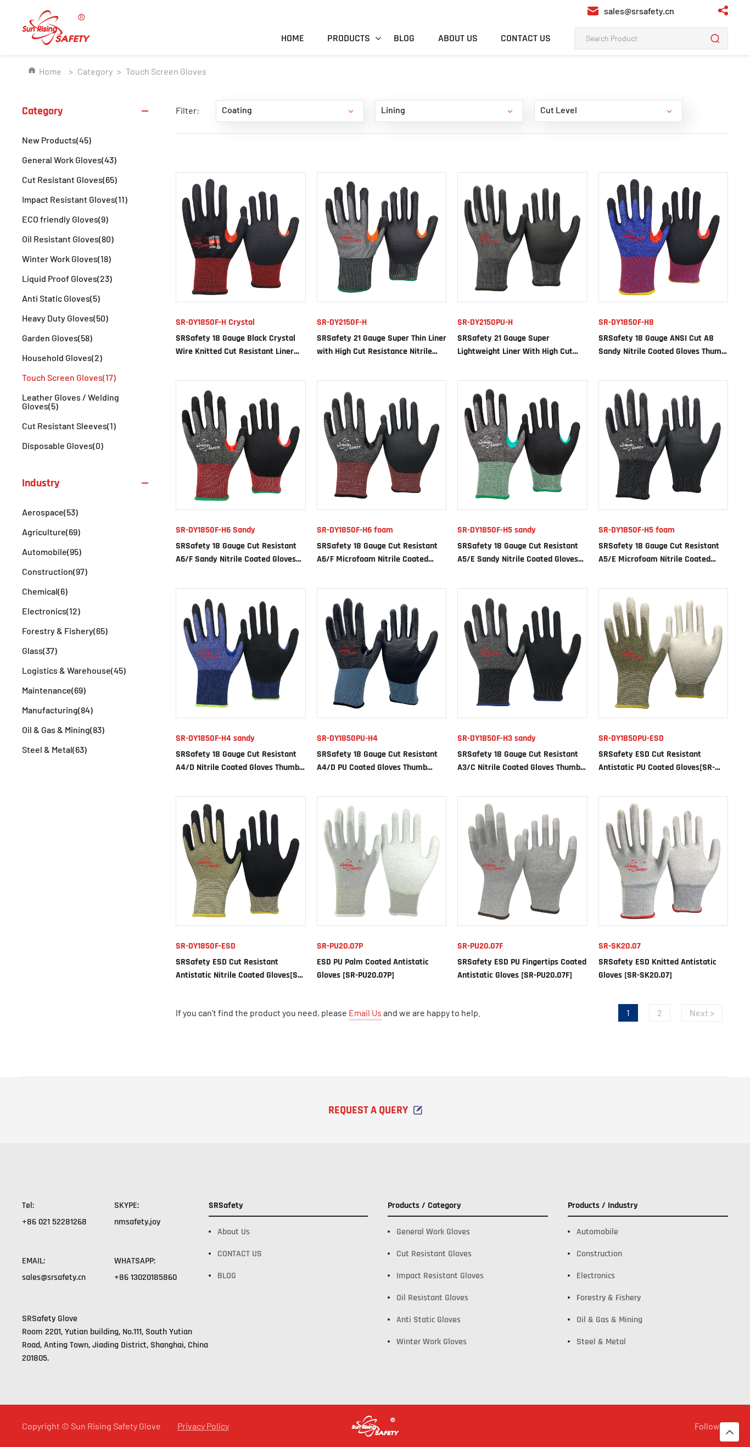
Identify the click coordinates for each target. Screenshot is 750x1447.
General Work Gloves (69, 159)
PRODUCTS (348, 38)
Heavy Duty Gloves (65, 318)
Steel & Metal (54, 749)
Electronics (51, 611)
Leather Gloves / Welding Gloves (70, 401)
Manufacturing (57, 710)
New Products (56, 140)
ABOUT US (458, 38)
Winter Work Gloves (66, 258)
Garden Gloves (57, 337)
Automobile (51, 551)
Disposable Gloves (62, 445)
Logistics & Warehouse (74, 670)
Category (95, 71)
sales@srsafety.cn (54, 1277)
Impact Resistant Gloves (74, 199)
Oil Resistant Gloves (68, 239)
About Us (233, 1232)
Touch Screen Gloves (69, 377)
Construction (54, 571)
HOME (292, 38)
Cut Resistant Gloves (69, 179)
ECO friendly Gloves (65, 219)
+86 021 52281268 (54, 1222)
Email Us (365, 1012)
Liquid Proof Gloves (67, 278)
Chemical (45, 591)
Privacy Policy (203, 1426)
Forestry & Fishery (65, 630)
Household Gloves (62, 357)
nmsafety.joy (137, 1222)
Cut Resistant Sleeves (69, 425)
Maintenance (54, 690)
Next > (702, 1012)
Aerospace (50, 512)
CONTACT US (526, 38)
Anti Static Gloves (61, 298)
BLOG (404, 38)
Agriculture (51, 531)
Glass (39, 650)
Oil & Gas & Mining (63, 729)
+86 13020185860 (145, 1277)
